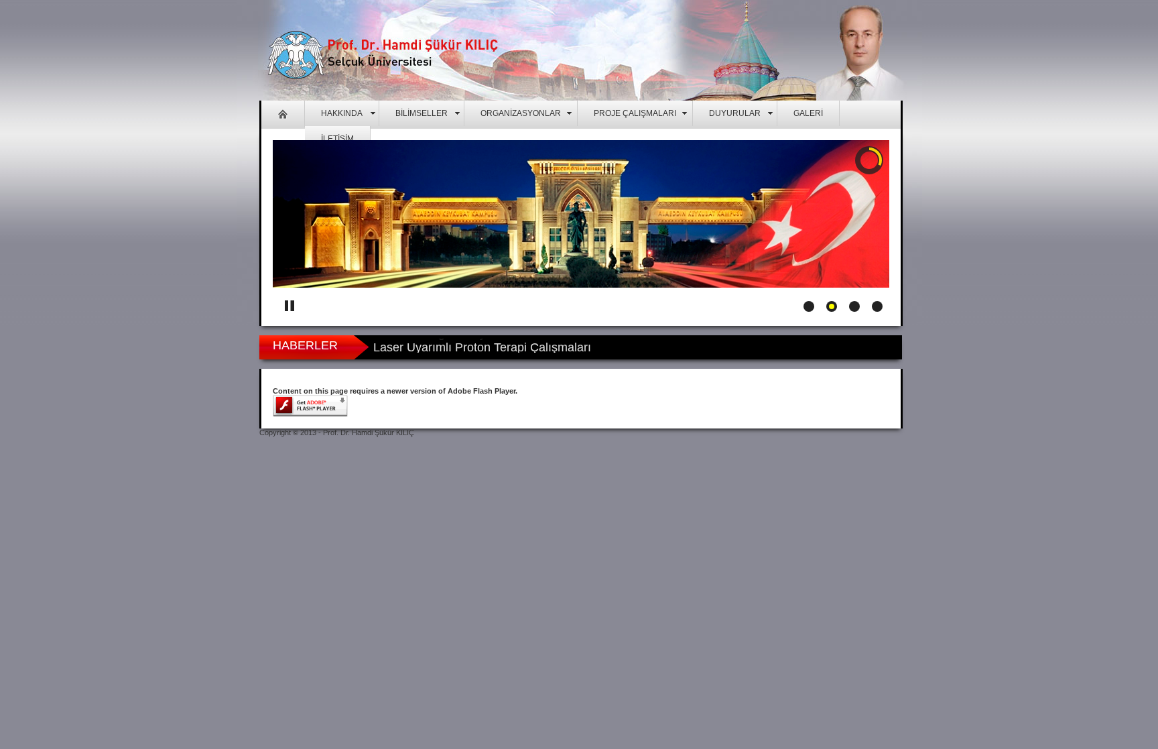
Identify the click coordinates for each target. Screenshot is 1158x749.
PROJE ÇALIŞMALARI (635, 113)
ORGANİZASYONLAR (520, 113)
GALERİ (808, 113)
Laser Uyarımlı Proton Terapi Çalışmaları (482, 345)
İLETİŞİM (337, 138)
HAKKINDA (342, 113)
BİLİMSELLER (421, 113)
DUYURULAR (735, 113)
